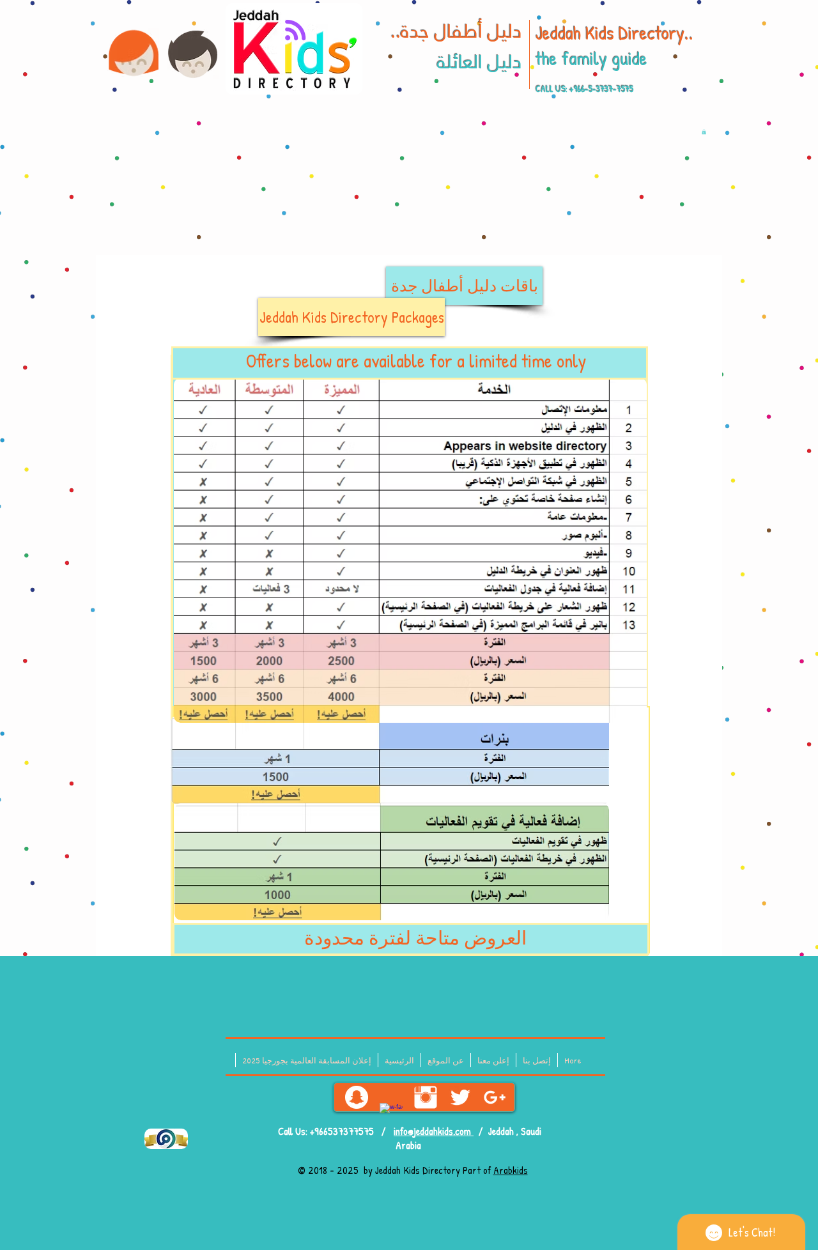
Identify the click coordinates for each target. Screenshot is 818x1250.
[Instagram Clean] (425, 1097)
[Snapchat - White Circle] (356, 1097)
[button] (704, 131)
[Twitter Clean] (460, 1097)
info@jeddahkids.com (434, 1131)
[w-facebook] (391, 1114)
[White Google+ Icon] (494, 1097)
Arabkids (510, 1170)
